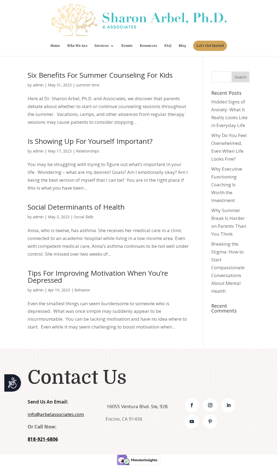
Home (55, 46)
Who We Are (77, 46)
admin (38, 84)
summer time (88, 84)
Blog (182, 46)
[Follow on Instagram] (210, 405)
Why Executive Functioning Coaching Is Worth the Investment (226, 184)
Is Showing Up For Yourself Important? (90, 141)
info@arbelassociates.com (56, 414)
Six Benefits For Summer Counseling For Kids (100, 75)
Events (127, 46)
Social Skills (84, 216)
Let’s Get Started (210, 46)
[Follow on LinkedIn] (229, 405)
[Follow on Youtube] (192, 421)
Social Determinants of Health (76, 207)
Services (101, 46)
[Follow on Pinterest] (210, 421)
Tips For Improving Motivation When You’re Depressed (98, 276)
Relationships (87, 151)
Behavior (82, 289)
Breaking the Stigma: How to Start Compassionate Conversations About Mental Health (228, 267)
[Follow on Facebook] (192, 405)
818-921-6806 (43, 439)
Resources (148, 46)
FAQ (168, 46)
